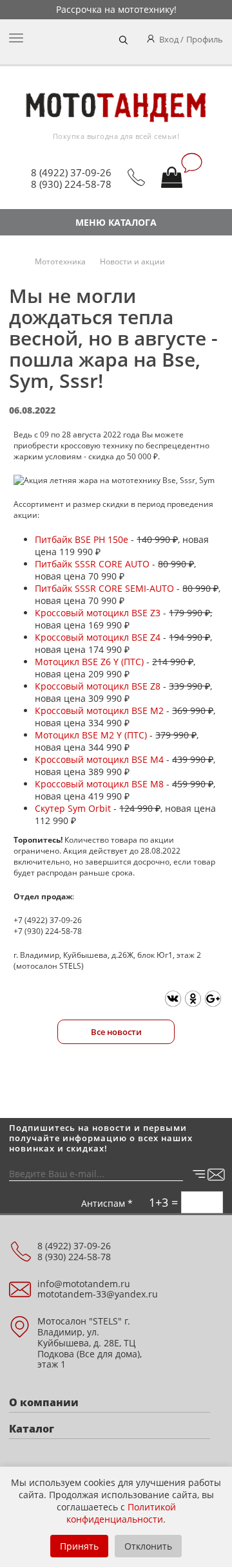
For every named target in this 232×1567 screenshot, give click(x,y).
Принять (79, 1546)
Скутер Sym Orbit (73, 808)
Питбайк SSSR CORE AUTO (92, 564)
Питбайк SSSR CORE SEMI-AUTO (104, 588)
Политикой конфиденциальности (121, 1513)
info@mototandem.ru (83, 1284)
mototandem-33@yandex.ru (97, 1294)
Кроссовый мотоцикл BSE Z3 (97, 613)
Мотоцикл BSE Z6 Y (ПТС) (89, 661)
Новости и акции (132, 261)
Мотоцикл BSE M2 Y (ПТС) (91, 735)
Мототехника (60, 261)
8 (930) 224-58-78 (71, 184)
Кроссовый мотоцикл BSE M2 (99, 710)
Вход (168, 39)
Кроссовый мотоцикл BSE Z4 (97, 637)
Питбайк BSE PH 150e (81, 539)
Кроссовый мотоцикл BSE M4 (99, 759)
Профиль (204, 39)
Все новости (116, 1032)
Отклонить (148, 1546)
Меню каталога (116, 222)
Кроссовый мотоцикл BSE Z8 (97, 686)
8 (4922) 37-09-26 (71, 172)
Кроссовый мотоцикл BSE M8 (99, 784)
